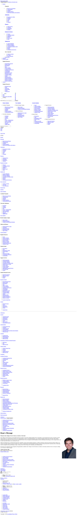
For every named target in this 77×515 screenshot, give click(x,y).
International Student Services (53, 115)
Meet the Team (5, 331)
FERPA (8, 37)
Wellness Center (8, 76)
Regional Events (8, 86)
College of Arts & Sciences (7, 420)
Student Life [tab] (2, 171)
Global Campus (5, 362)
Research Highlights (6, 390)
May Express (5, 425)
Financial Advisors (21, 108)
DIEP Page (5, 342)
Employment (5, 505)
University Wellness (10, 45)
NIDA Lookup (7, 67)
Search (2, 127)
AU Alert (9, 55)
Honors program (6, 375)
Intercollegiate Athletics (7, 406)
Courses (4, 350)
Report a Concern (8, 79)
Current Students (35, 102)
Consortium (5, 364)
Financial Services (6, 228)
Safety (8, 39)
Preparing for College (6, 149)
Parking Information (6, 495)
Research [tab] (2, 387)
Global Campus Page (6, 348)
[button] (11, 96)
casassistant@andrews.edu (10, 476)
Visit (3, 94)
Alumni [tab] (1, 301)
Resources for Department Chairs (9, 424)
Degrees (4, 349)
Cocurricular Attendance (38, 122)
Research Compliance (6, 393)
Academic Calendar (10, 35)
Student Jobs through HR (7, 404)
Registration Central (8, 72)
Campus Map (5, 494)
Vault (35, 117)
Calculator (9, 27)
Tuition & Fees (10, 26)
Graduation (9, 36)
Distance (6, 110)
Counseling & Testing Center (12, 46)
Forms (49, 124)
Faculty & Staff (5, 59)
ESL (8, 21)
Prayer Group (9, 38)
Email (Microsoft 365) (9, 63)
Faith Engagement (51, 107)
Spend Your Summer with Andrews (13, 12)
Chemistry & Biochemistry (7, 430)
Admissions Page (6, 316)
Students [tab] (1, 189)
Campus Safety (50, 114)
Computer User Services (9, 69)
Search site (2, 100)
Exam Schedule (37, 108)
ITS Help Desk (50, 116)
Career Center (50, 112)
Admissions (7, 14)
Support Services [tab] (3, 368)
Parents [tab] (1, 137)
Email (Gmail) (7, 64)
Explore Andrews (10, 11)
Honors (8, 48)
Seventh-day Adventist (5, 510)
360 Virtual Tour (8, 122)
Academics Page (6, 385)
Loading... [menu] (4, 97)
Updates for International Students (24, 109)
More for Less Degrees (11, 8)
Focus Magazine (10, 56)
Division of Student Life (7, 411)
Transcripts (7, 88)
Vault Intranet (7, 70)
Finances (6, 24)
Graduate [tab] (2, 333)
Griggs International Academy (8, 365)
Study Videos (20, 117)
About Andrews (3, 413)
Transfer (8, 19)
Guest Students (5, 329)
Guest (8, 20)
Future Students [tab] (3, 191)
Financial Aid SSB (37, 121)
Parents (4, 4)
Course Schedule (8, 68)
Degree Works (37, 119)
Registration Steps (6, 229)
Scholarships (9, 28)
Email (6, 87)
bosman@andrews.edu (4, 451)
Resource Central (8, 73)
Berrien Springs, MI (6, 482)
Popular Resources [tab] (3, 378)
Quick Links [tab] (2, 133)
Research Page (5, 395)
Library (6, 75)
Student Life (7, 41)
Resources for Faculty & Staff (8, 423)
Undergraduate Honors (9, 112)
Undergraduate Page (6, 326)
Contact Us (5, 429)
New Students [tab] (2, 215)
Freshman (4, 150)
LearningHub (7, 71)
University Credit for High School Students (10, 330)
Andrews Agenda (10, 54)
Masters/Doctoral (6, 336)
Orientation (20, 113)
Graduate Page (5, 335)
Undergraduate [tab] (3, 324)
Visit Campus (5, 321)
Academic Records (51, 108)
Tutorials (8, 29)
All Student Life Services (11, 49)
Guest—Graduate (8, 121)
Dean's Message (5, 421)
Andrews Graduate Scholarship (8, 428)
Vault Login (5, 504)
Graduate (8, 10)
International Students (6, 322)
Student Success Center (52, 111)
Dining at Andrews (10, 44)
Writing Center (5, 374)
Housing (8, 47)
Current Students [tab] (3, 232)
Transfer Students (6, 328)
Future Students (6, 102)
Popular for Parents (9, 31)
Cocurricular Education (38, 111)
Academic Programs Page (7, 358)
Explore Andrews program (7, 372)
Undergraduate (10, 9)
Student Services (6, 351)
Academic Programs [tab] (4, 356)
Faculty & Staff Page (8, 80)
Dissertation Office (6, 373)
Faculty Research (6, 392)
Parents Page (7, 57)
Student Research (6, 391)
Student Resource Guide (22, 112)
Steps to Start (20, 107)
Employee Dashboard (9, 78)
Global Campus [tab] (3, 346)
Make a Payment (51, 122)
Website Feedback (6, 489)
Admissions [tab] (2, 147)
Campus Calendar (6, 408)
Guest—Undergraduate (9, 120)
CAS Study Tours (6, 426)
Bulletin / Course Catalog (7, 380)
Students (4, 58)
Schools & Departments (7, 366)
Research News (5, 389)
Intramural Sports (6, 407)
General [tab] (1, 314)
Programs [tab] (2, 139)
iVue (6, 66)
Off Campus (5, 363)
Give (3, 95)
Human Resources (8, 77)
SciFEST (4, 427)
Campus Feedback (6, 509)
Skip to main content (4, 0)
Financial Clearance (51, 121)
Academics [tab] (2, 354)
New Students (18, 102)
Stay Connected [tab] (3, 181)
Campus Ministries (10, 43)
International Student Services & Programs (10, 403)
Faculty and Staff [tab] (3, 279)
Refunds (49, 123)
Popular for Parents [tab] (3, 162)
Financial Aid (5, 319)
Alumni (4, 81)
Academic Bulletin (8, 74)
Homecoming (7, 89)
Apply (5, 93)
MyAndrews (7, 65)
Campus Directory (6, 496)
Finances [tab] (2, 156)
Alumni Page (7, 91)
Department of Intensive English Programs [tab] (8, 340)
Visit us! (6, 123)
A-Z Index (4, 502)
